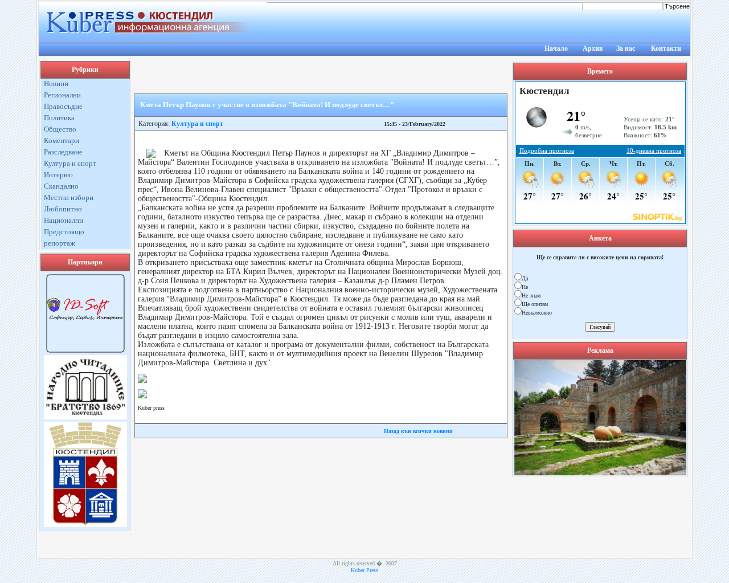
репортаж (59, 243)
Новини (56, 83)
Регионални (62, 95)
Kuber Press (364, 570)
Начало (556, 48)
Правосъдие (63, 106)
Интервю (58, 174)
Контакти (666, 48)
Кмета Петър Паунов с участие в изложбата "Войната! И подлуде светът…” (267, 104)
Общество (60, 129)
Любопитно (63, 209)
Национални (63, 220)
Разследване (63, 152)
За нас (625, 48)
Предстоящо (64, 231)
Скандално (61, 186)
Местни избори (68, 197)
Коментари (61, 140)
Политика (59, 117)
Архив (593, 48)
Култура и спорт (70, 163)
